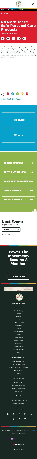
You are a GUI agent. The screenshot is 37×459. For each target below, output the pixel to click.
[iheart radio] (18, 444)
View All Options (18, 370)
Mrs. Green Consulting (18, 385)
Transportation (18, 346)
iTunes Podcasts (19, 439)
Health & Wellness (18, 322)
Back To (12, 99)
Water (18, 352)
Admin (14, 433)
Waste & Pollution (18, 349)
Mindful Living (18, 331)
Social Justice (18, 340)
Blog (7, 9)
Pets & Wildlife (18, 337)
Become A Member (18, 361)
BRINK (33, 430)
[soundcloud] (18, 450)
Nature (19, 334)
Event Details (10, 229)
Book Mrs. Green (18, 382)
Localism (18, 328)
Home (2, 9)
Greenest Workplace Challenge (18, 367)
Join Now (18, 276)
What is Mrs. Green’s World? (18, 400)
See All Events (6, 234)
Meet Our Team (18, 406)
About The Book (18, 403)
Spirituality (18, 343)
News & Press (18, 409)
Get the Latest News (18, 364)
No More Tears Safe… (17, 9)
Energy (19, 313)
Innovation (18, 325)
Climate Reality (18, 310)
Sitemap (22, 433)
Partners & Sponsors (18, 388)
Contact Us (18, 391)
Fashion (18, 316)
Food (18, 319)
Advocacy (18, 307)
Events (19, 373)
